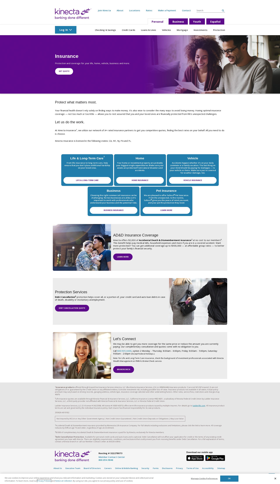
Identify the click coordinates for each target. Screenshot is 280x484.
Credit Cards (128, 29)
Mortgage (182, 29)
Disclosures (167, 468)
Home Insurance (140, 180)
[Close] (275, 478)
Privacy (179, 468)
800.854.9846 (106, 459)
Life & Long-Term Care (87, 180)
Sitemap (221, 468)
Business (178, 21)
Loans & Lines (148, 29)
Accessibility (208, 468)
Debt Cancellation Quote (72, 308)
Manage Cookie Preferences (204, 478)
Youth (197, 21)
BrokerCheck (123, 369)
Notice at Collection (63, 480)
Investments (200, 29)
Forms (156, 468)
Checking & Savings (105, 29)
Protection (219, 29)
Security (145, 468)
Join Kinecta (104, 10)
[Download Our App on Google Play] (215, 457)
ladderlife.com (199, 405)
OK (229, 478)
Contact (186, 10)
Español (215, 21)
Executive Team (72, 468)
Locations (134, 10)
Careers (108, 468)
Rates (149, 10)
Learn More (166, 210)
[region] (140, 479)
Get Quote (64, 71)
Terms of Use (192, 468)
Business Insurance (114, 210)
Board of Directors (92, 468)
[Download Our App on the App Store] (195, 457)
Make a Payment (167, 10)
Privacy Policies (44, 480)
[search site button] (223, 10)
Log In (63, 30)
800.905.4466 (124, 350)
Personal (157, 21)
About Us (58, 468)
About (120, 10)
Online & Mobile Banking (126, 468)
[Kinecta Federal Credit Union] (73, 14)
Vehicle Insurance (192, 180)
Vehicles (166, 29)
